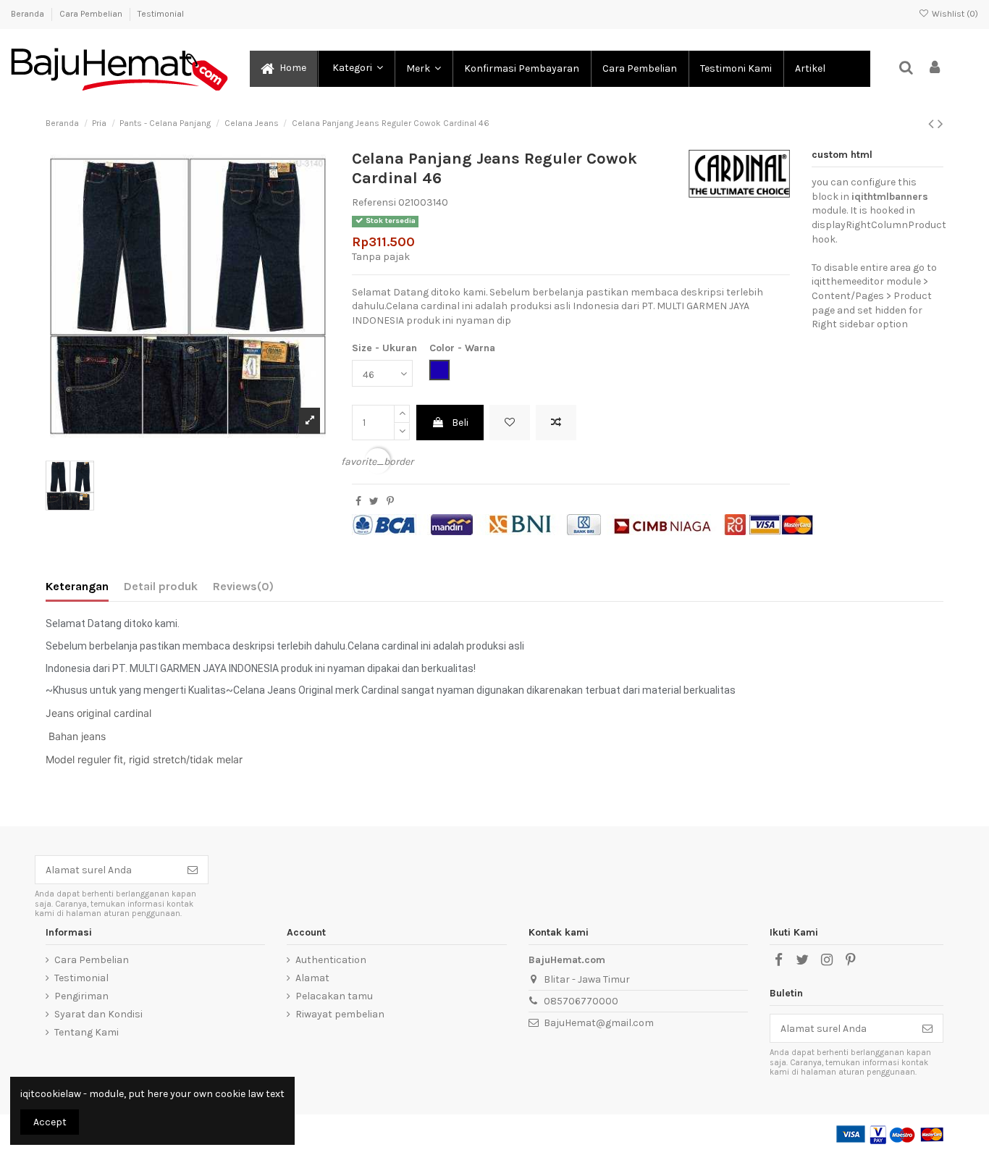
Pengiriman (81, 996)
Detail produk (161, 586)
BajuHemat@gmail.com (599, 1023)
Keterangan (77, 586)
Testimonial (161, 14)
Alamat (312, 978)
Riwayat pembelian (339, 1014)
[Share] (358, 501)
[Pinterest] (390, 501)
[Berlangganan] (192, 869)
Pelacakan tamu (334, 996)
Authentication (330, 960)
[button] (355, 69)
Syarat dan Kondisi (98, 1014)
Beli (460, 422)
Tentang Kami (86, 1032)
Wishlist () (954, 14)
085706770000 (581, 1001)
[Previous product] (933, 124)
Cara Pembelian (92, 14)
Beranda (28, 14)
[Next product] (940, 124)
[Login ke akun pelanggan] (935, 68)
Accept (50, 1122)
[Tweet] (374, 501)
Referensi (374, 202)
